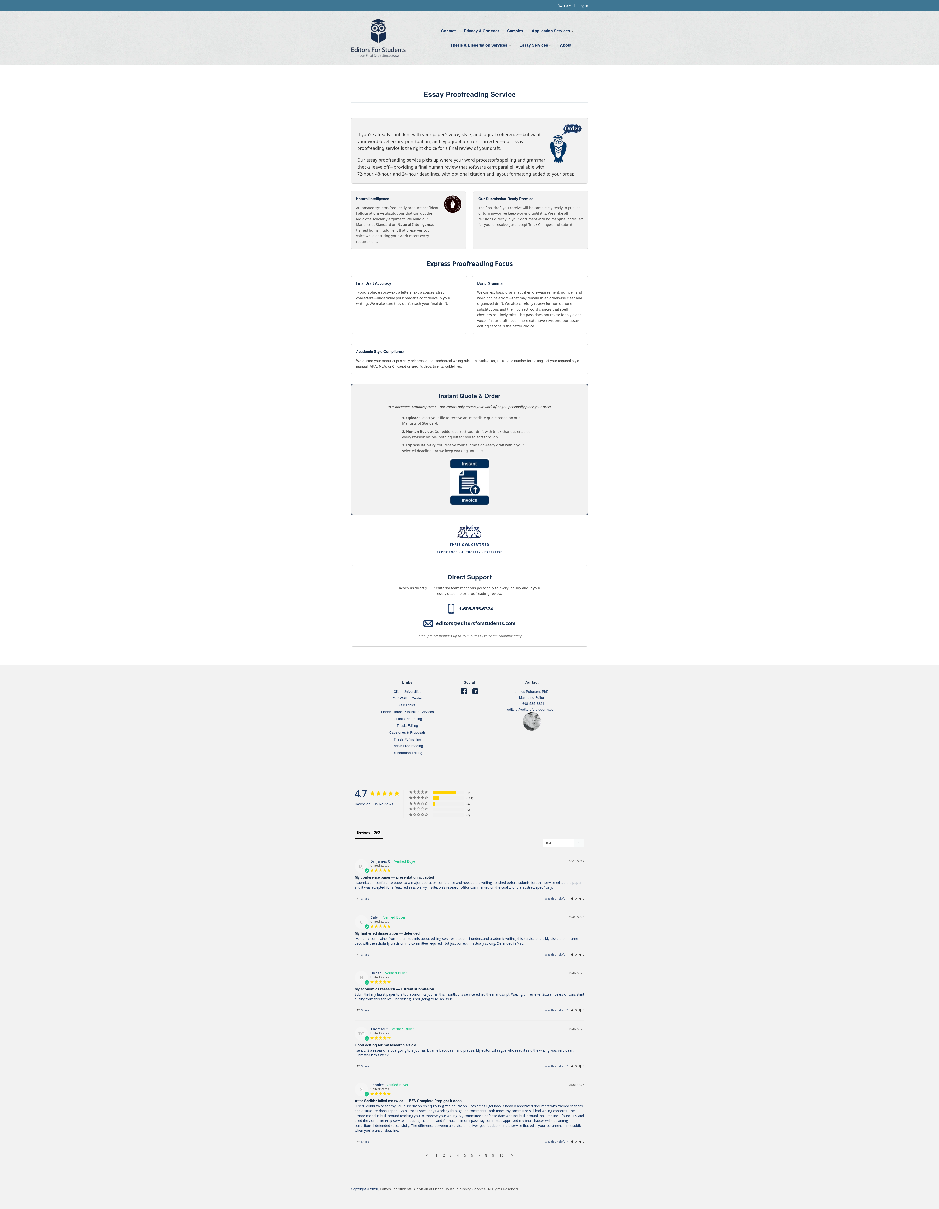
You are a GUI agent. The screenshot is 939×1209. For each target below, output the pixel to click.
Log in (583, 5)
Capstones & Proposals (407, 732)
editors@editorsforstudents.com (476, 623)
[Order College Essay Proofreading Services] (359, 127)
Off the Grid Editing (407, 718)
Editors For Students (396, 1189)
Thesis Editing (407, 725)
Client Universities (407, 691)
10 (501, 1155)
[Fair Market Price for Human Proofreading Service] (469, 503)
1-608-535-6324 (476, 608)
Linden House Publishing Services (407, 711)
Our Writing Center (407, 698)
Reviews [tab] (363, 832)
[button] (573, 899)
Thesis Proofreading (407, 745)
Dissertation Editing (407, 752)
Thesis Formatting (407, 739)
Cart (567, 5)
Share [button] (364, 899)
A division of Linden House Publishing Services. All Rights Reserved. (466, 1189)
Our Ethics (407, 704)
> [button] (512, 1155)
